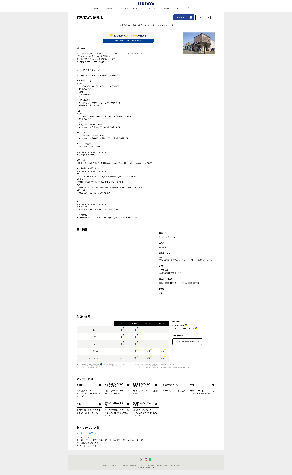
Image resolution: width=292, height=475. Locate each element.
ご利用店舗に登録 (182, 17)
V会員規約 (104, 465)
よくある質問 (137, 9)
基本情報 (123, 25)
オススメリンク (164, 25)
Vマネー (193, 385)
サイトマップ (186, 465)
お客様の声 (152, 9)
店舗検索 (95, 9)
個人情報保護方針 (149, 465)
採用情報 (173, 465)
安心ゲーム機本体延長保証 (114, 404)
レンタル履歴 (123, 9)
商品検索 (109, 9)
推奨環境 (179, 465)
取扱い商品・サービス (142, 25)
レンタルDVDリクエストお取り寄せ (114, 385)
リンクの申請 (159, 465)
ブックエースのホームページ (90, 433)
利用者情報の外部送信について (136, 465)
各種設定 (165, 9)
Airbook (80, 404)
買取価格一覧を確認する (189, 341)
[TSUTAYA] (146, 3)
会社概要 (166, 465)
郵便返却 (80, 385)
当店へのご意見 (203, 17)
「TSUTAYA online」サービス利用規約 (118, 465)
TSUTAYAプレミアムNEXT (142, 404)
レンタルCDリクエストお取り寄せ (142, 385)
